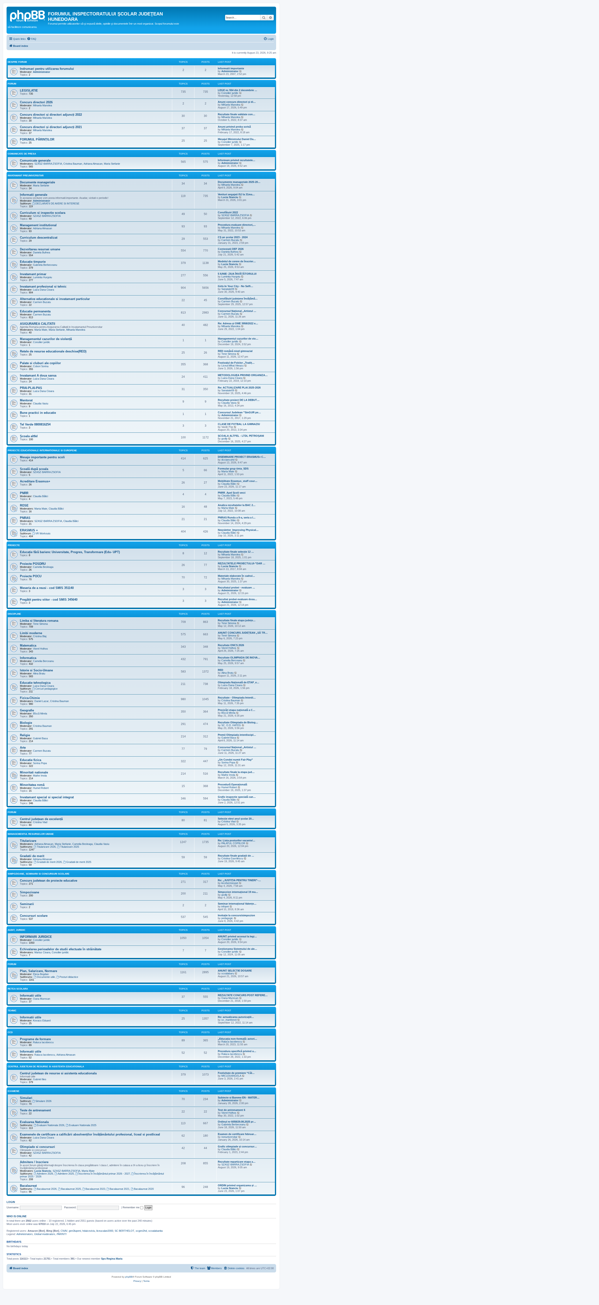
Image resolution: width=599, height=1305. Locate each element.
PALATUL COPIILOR (233, 843)
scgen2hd (141, 1230)
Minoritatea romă (32, 785)
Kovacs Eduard (42, 1020)
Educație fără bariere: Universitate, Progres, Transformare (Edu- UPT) (70, 552)
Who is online (16, 1216)
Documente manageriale (37, 182)
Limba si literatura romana (39, 620)
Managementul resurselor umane (31, 834)
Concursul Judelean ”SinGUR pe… (239, 412)
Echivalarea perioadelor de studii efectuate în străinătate (60, 949)
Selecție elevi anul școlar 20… (236, 818)
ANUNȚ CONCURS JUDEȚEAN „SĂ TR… (243, 632)
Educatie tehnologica (35, 682)
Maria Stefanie (112, 163)
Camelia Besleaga (43, 567)
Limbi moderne (31, 633)
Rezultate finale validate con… (236, 114)
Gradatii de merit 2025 (78, 862)
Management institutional (38, 225)
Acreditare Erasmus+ (35, 481)
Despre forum (17, 62)
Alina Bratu (39, 673)
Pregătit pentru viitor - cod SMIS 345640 (48, 599)
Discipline (14, 614)
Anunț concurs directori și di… (237, 101)
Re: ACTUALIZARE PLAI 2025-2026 (239, 387)
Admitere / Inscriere (34, 1162)
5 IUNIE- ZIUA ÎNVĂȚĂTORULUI (237, 273)
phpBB (129, 1276)
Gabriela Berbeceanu (45, 264)
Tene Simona (228, 353)
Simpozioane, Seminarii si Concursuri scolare (38, 873)
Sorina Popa (40, 763)
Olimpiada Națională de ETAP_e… (238, 682)
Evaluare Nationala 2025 (82, 1125)
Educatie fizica (30, 760)
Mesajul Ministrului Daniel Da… (237, 139)
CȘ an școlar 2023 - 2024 (233, 237)
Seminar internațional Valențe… (237, 903)
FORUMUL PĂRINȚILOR (37, 139)
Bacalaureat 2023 (95, 1188)
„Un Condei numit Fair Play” (235, 759)
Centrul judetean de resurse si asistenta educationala (58, 1073)
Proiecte (14, 545)
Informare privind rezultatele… (236, 160)
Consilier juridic (229, 93)
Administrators (24, 1234)
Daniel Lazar (41, 701)
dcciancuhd (227, 459)
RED (220, 670)
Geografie (27, 710)
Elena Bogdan (41, 974)
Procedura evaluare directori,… (237, 224)
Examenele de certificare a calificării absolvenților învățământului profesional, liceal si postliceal (90, 1134)
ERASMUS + (29, 530)
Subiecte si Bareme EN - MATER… (238, 1097)
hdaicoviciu (88, 1230)
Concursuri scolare (33, 915)
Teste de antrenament (35, 1110)
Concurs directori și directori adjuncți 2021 (51, 127)
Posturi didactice (68, 977)
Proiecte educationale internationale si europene (42, 450)
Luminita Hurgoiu (42, 277)
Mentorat (26, 400)
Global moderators (44, 1234)
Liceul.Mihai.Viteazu (232, 365)
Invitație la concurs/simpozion (236, 915)
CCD (10, 1032)
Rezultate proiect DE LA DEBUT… (238, 400)
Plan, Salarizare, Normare (38, 971)
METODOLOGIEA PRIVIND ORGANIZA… (243, 375)
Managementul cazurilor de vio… (238, 338)
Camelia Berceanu (43, 661)
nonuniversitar (229, 1136)
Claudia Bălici (228, 483)
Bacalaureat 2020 (144, 1188)
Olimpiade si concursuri (37, 1147)
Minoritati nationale (34, 772)
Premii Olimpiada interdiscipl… (237, 734)
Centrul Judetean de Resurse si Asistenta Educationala (46, 1066)
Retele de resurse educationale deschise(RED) (53, 351)
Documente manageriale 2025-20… (239, 182)
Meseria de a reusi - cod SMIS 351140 (47, 588)
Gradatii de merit (32, 856)
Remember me (131, 1207)
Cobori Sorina (40, 366)
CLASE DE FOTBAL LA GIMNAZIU (239, 424)
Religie (25, 735)
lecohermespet (229, 883)
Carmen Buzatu (230, 240)
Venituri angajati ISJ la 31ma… (236, 194)
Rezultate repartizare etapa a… (237, 1161)
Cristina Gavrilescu (232, 858)
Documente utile (46, 977)
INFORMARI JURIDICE (36, 937)
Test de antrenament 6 (231, 1110)
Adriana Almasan (93, 163)
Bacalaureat (28, 1185)
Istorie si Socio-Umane (36, 670)
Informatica (28, 658)
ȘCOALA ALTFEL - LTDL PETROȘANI (241, 435)
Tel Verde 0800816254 (35, 424)
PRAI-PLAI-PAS (31, 388)
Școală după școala (34, 469)
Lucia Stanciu (229, 197)
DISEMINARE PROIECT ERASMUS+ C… (242, 456)
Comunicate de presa (22, 153)
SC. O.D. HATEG (231, 725)
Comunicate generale (35, 160)
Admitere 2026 (45, 1173)
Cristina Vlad (40, 822)
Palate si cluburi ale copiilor (40, 363)
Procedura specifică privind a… (237, 1051)
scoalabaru (227, 973)
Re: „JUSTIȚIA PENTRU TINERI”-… (239, 880)
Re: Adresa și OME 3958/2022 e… (238, 323)
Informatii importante (231, 68)
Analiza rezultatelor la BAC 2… (237, 505)
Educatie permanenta (35, 311)
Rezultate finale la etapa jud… (236, 772)
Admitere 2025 (66, 1173)
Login (11, 1202)
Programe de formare (35, 1039)
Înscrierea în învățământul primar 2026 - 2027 (104, 1173)
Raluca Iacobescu (43, 1042)
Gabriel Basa (40, 738)
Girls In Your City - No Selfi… (235, 286)
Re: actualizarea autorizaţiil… (236, 1017)
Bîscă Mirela (40, 713)
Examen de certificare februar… (237, 1134)
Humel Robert (41, 788)
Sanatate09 (227, 289)
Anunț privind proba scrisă (234, 126)
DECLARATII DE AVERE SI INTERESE (57, 203)
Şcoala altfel (29, 436)
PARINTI (61, 1234)
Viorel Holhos (40, 648)
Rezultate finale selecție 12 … (236, 551)
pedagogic (227, 918)
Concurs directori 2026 (36, 102)
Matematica (28, 645)
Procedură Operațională (232, 784)
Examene (13, 1091)
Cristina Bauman (72, 163)
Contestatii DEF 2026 (231, 249)
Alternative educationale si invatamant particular (55, 299)
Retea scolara (18, 988)
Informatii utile (30, 995)
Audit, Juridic (16, 930)
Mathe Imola (40, 775)
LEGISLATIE (29, 90)
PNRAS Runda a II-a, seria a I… (237, 517)
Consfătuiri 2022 (228, 212)
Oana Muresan (41, 998)
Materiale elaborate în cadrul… (236, 575)
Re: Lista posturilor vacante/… (236, 840)
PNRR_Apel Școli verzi (231, 492)
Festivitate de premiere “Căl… (236, 1073)
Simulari (26, 1098)
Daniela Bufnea (41, 252)
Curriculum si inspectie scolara (42, 212)
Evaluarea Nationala (34, 1122)
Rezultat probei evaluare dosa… (237, 599)
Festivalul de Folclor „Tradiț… (236, 362)
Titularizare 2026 (46, 846)
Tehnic (12, 1010)
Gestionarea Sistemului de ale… (237, 948)
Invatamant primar (33, 274)
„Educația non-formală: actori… (237, 1038)
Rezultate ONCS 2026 (231, 645)
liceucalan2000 (104, 1230)
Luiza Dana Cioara (43, 289)
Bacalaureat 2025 (71, 1188)
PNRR (24, 493)
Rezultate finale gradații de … (236, 855)
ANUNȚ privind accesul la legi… (237, 936)
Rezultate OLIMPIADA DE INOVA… (239, 657)
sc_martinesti (229, 1019)
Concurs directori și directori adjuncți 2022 (51, 114)
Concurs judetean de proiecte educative (48, 880)
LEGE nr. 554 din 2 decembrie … (237, 90)
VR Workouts (43, 533)
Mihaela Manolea (42, 105)
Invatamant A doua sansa (38, 375)
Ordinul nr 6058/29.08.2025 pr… (237, 1121)
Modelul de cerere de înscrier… (237, 261)
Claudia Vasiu (40, 403)
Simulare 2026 (43, 1101)
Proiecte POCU (30, 576)
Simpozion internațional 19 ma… (238, 892)
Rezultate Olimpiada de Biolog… (238, 722)
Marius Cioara (42, 952)
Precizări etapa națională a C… (236, 710)
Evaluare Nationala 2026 (50, 1125)
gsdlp (224, 438)
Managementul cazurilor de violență (46, 339)
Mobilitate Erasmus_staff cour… (237, 481)
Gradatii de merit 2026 (49, 862)
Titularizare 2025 (69, 846)
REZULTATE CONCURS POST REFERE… (243, 995)
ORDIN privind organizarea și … (237, 1185)
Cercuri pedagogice (46, 688)
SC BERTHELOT (124, 1230)
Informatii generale (33, 194)
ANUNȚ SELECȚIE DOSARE (235, 970)
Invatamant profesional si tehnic (43, 286)
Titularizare (28, 841)
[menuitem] (31, 39)
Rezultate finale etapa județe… (237, 620)
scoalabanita (155, 1230)
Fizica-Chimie (30, 698)
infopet (225, 906)
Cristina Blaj (39, 636)
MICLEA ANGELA (231, 1075)
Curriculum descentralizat (38, 237)
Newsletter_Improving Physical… (238, 530)
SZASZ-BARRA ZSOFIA (48, 163)
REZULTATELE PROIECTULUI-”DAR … (241, 563)
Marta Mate (40, 329)
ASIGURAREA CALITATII (37, 323)
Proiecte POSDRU (33, 564)
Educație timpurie (33, 261)
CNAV (64, 1230)
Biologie (26, 723)
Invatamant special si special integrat (47, 797)
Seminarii (27, 904)
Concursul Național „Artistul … (237, 311)
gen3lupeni (75, 1230)
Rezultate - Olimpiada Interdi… (237, 697)
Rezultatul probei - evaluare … (236, 587)
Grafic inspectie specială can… (237, 796)
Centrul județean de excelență (41, 819)
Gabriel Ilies (39, 1079)
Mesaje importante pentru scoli (42, 457)
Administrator (41, 71)
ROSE (24, 505)
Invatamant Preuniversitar (26, 175)
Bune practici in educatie (38, 412)
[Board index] (28, 15)
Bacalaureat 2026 (47, 1188)
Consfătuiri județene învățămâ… (238, 298)
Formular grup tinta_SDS (233, 468)
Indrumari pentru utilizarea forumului (47, 68)
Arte (23, 747)
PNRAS (25, 518)
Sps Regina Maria (111, 1258)
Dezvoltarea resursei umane (40, 249)
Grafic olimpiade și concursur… (237, 1146)
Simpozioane (29, 892)
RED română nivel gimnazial (235, 351)
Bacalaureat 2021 (119, 1188)
